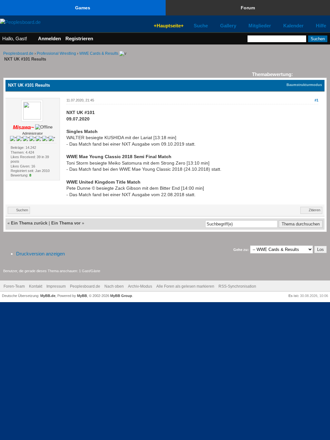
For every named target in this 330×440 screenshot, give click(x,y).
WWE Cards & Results (98, 53)
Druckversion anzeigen (40, 253)
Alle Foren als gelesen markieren (185, 286)
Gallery (228, 25)
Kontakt (35, 286)
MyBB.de (47, 296)
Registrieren (79, 38)
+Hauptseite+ (169, 25)
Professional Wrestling (56, 53)
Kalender (293, 25)
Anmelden (49, 38)
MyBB (82, 296)
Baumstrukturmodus (304, 85)
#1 (316, 100)
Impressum (56, 286)
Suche (201, 25)
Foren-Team (14, 286)
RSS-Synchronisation (237, 286)
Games (82, 7)
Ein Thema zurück (29, 223)
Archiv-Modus (140, 286)
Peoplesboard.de (18, 53)
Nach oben (114, 286)
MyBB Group (121, 296)
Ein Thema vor (66, 223)
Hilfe (321, 25)
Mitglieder (259, 25)
